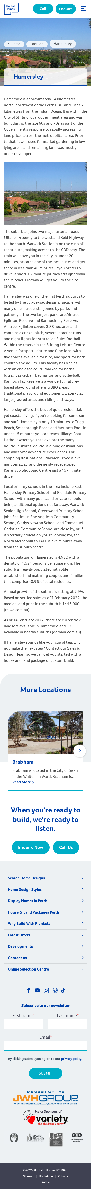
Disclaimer (46, 1176)
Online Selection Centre (28, 969)
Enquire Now (30, 847)
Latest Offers (19, 935)
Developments (20, 946)
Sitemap (28, 1176)
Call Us (66, 847)
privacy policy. (72, 1058)
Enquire (66, 9)
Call (43, 8)
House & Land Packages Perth (33, 912)
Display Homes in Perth (27, 901)
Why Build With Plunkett (29, 923)
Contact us (17, 957)
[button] (79, 751)
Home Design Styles (25, 889)
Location (36, 43)
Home (15, 43)
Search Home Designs (26, 878)
